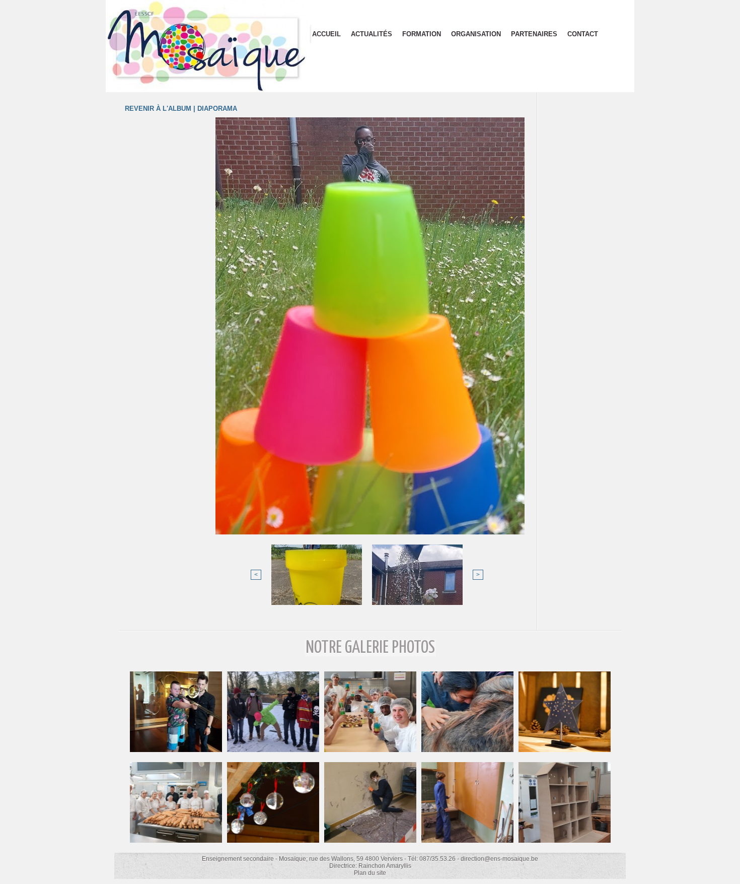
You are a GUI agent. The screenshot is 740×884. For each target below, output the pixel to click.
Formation (421, 34)
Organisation (476, 34)
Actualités (371, 34)
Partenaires (534, 34)
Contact (582, 34)
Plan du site (370, 872)
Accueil (326, 34)
